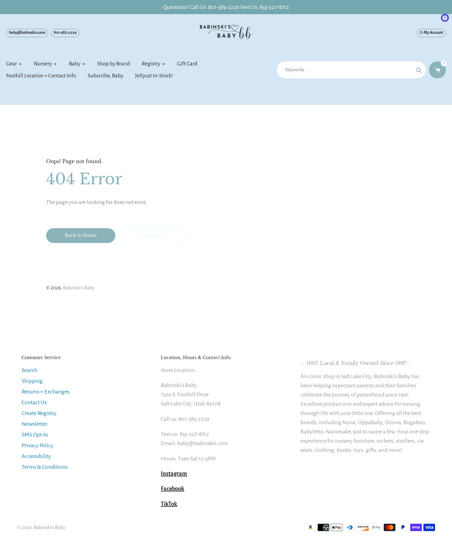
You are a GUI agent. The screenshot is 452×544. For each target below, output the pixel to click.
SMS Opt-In (35, 435)
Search (29, 370)
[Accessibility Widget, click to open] (445, 18)
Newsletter (34, 424)
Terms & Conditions (45, 467)
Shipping (32, 381)
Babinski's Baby (78, 287)
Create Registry (39, 413)
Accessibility (36, 456)
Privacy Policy (38, 445)
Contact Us (34, 402)
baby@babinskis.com (27, 32)
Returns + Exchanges (45, 392)
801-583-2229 (65, 32)
